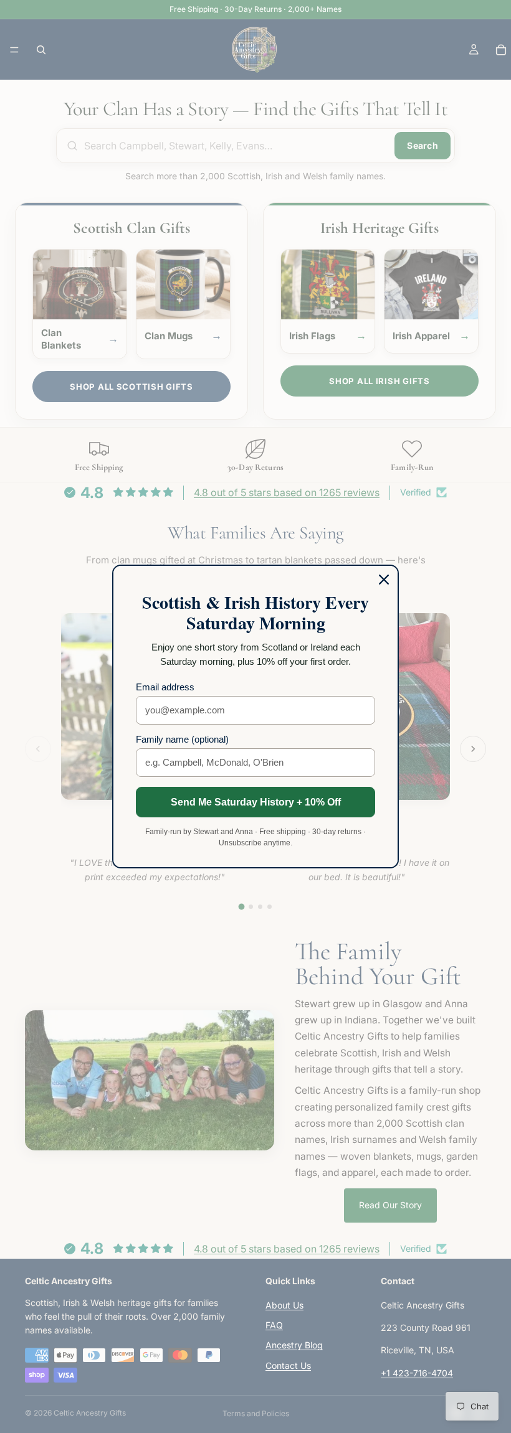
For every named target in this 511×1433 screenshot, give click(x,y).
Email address (165, 687)
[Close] (384, 579)
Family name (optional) (182, 739)
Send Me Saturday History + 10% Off (256, 802)
